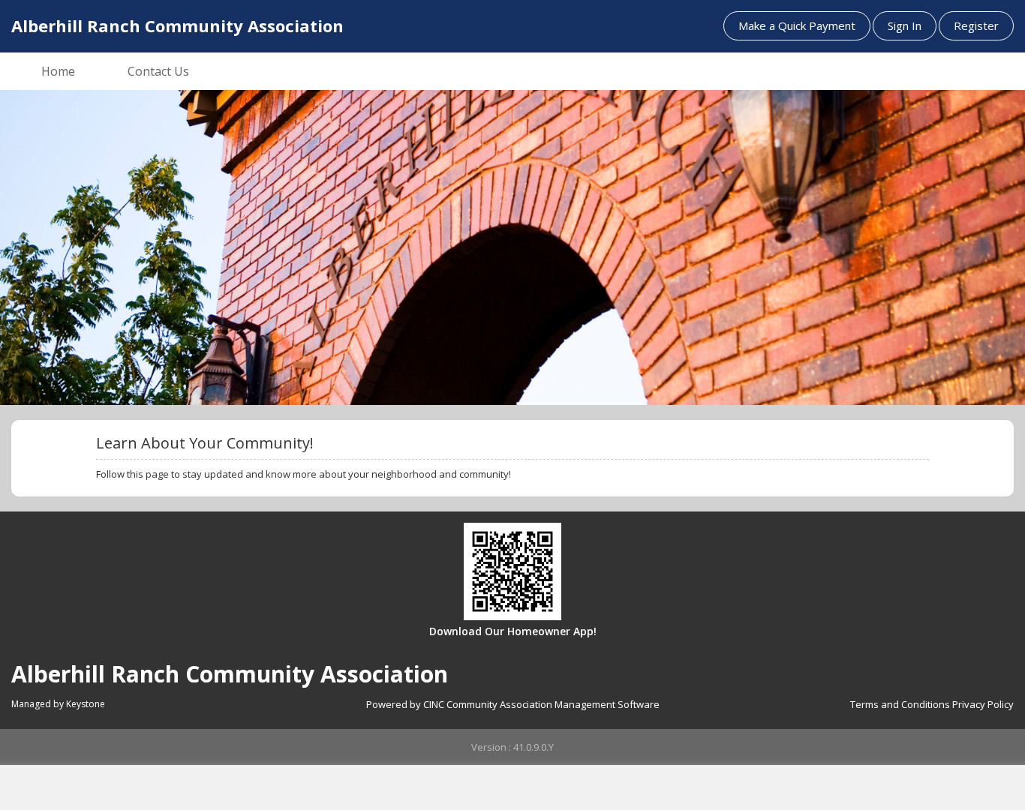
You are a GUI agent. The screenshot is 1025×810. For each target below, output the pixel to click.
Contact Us (158, 71)
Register (976, 25)
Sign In (904, 25)
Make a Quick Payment (796, 25)
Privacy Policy (983, 704)
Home (58, 71)
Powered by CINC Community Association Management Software (513, 704)
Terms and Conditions (900, 704)
